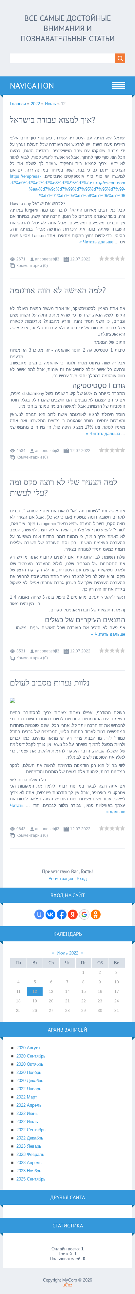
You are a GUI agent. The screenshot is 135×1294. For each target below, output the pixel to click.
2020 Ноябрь (28, 1072)
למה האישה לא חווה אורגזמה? (58, 290)
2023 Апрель (29, 1162)
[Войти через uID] (39, 914)
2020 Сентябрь (31, 1056)
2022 (35, 103)
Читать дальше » (96, 241)
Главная (18, 103)
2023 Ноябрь (28, 1170)
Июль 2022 (67, 953)
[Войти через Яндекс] (73, 914)
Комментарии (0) (32, 265)
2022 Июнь (27, 1113)
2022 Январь (28, 1088)
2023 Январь (28, 1146)
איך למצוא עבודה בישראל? (52, 119)
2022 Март (26, 1097)
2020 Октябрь (29, 1064)
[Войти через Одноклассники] (96, 914)
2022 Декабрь (29, 1138)
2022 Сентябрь (31, 1129)
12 (34, 991)
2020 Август (28, 1047)
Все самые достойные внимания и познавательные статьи (68, 28)
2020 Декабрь (29, 1080)
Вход (82, 878)
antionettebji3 (47, 259)
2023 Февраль (30, 1154)
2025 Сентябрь (31, 1179)
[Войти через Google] (84, 914)
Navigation (32, 85)
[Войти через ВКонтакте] (50, 914)
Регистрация (60, 878)
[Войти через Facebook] (62, 914)
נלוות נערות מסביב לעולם (49, 682)
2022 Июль (27, 1121)
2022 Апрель (29, 1105)
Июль (50, 103)
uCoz (67, 1285)
